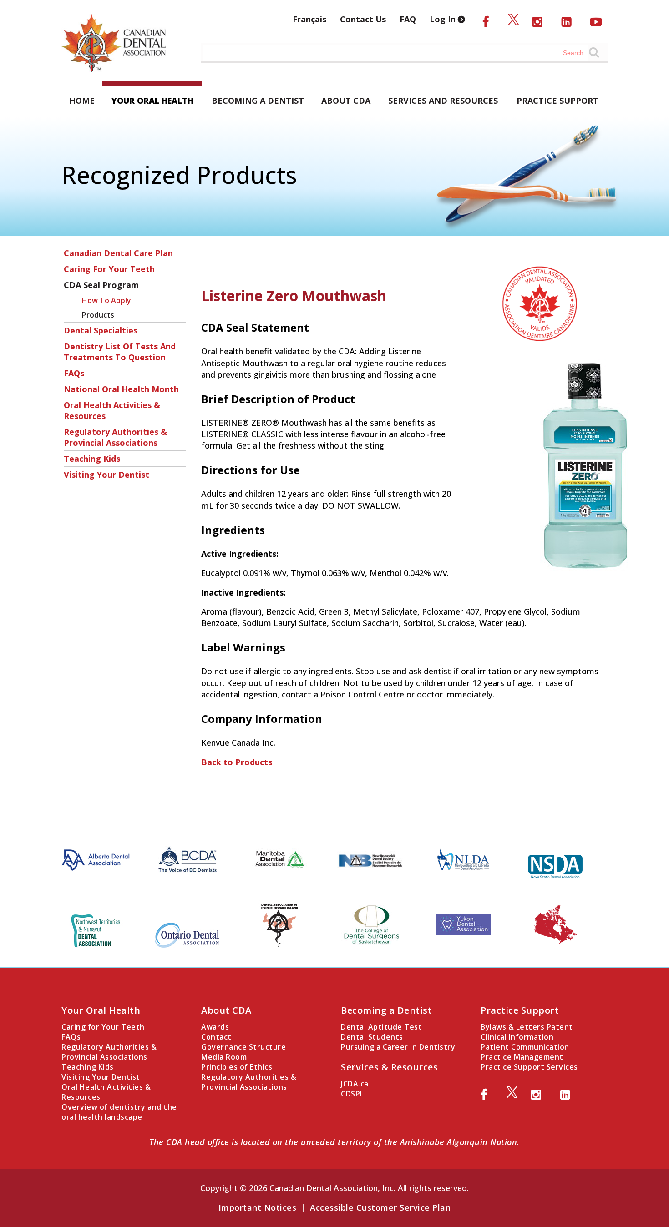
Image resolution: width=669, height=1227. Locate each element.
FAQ (408, 19)
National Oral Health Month (121, 389)
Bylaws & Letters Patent (527, 1027)
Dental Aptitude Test (381, 1027)
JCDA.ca (355, 1084)
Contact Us (363, 19)
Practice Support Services (529, 1067)
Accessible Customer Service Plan (380, 1207)
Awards (215, 1027)
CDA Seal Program (101, 284)
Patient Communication (525, 1047)
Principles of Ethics (236, 1067)
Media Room (224, 1057)
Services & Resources (389, 1067)
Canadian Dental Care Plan (118, 252)
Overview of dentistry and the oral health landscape (119, 1112)
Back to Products (236, 762)
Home (82, 100)
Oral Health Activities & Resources (112, 410)
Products (98, 315)
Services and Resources (443, 100)
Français (309, 19)
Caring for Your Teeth (109, 268)
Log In (444, 19)
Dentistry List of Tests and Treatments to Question (120, 352)
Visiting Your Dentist (106, 474)
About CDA (345, 100)
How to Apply (106, 300)
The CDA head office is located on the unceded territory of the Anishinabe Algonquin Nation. (334, 1141)
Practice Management (522, 1057)
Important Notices (257, 1207)
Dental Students (372, 1037)
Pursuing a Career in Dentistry (398, 1047)
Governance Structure (243, 1047)
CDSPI (351, 1094)
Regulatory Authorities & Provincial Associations (115, 437)
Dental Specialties (100, 330)
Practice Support (557, 100)
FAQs (74, 373)
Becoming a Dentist (258, 100)
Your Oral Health (152, 100)
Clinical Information (517, 1037)
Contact (216, 1037)
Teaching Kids (92, 458)
